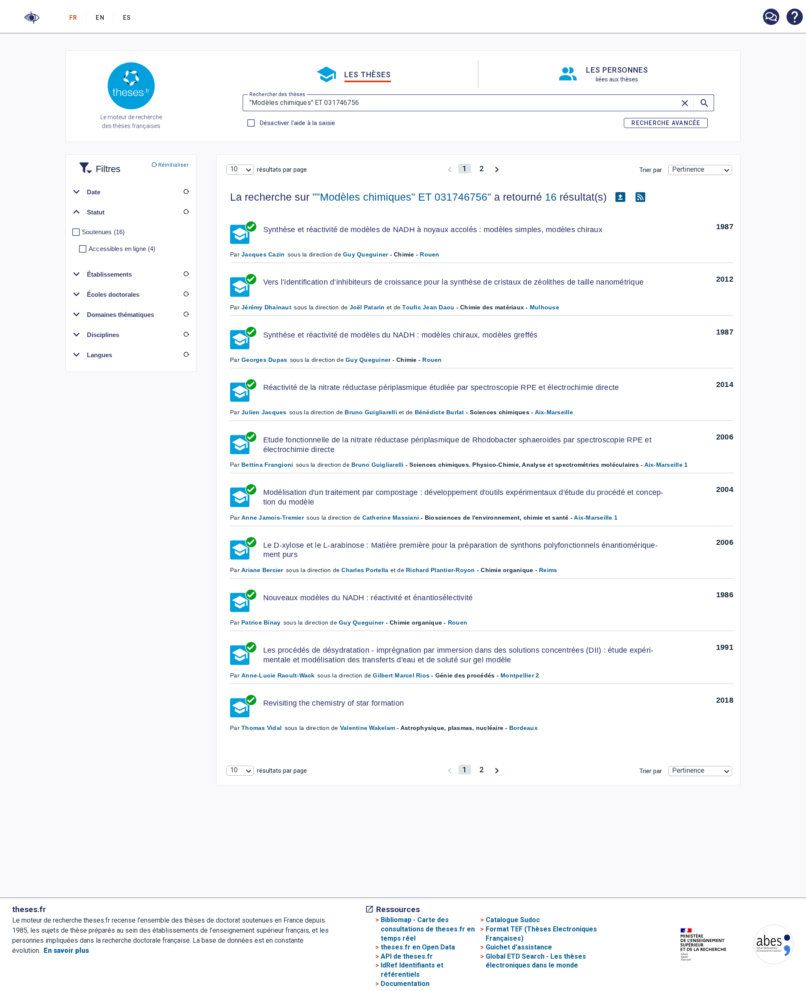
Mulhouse (544, 307)
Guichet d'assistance (519, 947)
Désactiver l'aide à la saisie (297, 123)
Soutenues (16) (103, 231)
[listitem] (770, 17)
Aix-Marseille (554, 412)
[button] (32, 18)
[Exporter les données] (620, 197)
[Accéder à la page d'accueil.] (131, 87)
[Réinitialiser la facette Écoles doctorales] (186, 294)
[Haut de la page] (765, 969)
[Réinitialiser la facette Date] (186, 192)
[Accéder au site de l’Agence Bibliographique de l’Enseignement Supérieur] (765, 945)
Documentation (405, 984)
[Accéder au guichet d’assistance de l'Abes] (770, 17)
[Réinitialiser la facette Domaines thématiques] (186, 314)
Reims (548, 570)
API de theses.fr (407, 956)
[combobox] (240, 169)
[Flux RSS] (640, 197)
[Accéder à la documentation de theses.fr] (794, 17)
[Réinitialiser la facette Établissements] (186, 274)
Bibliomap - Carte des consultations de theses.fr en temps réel (428, 929)
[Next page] (497, 168)
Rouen (429, 254)
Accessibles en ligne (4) (122, 248)
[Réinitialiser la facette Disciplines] (186, 334)
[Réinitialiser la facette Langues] (186, 355)
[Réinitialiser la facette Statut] (186, 212)
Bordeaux (523, 727)
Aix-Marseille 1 (666, 464)
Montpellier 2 (519, 675)
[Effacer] (685, 102)
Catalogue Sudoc (513, 920)
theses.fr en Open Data (418, 947)
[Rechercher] (703, 102)
